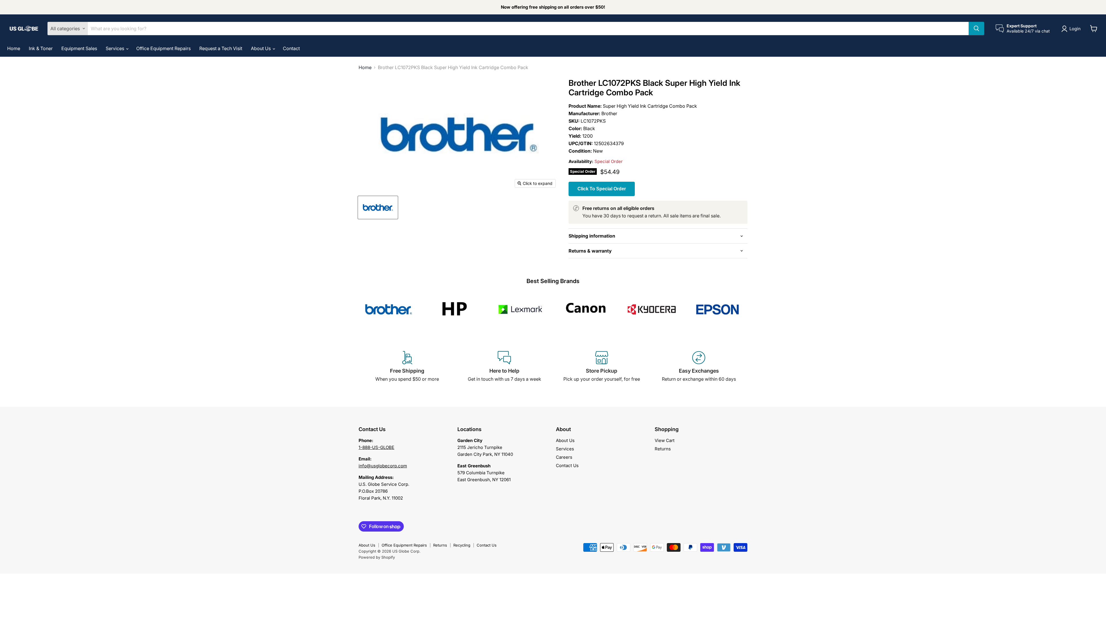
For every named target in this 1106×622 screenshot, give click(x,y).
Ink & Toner (41, 48)
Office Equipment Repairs (163, 48)
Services (115, 48)
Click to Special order (601, 188)
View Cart (665, 440)
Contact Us (567, 465)
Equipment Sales (79, 48)
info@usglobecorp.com (383, 466)
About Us (261, 48)
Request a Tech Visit (220, 48)
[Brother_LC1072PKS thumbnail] (378, 207)
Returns (663, 449)
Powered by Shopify (377, 557)
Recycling (461, 545)
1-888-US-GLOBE (376, 447)
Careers (564, 457)
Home (13, 48)
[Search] (976, 28)
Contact (291, 48)
